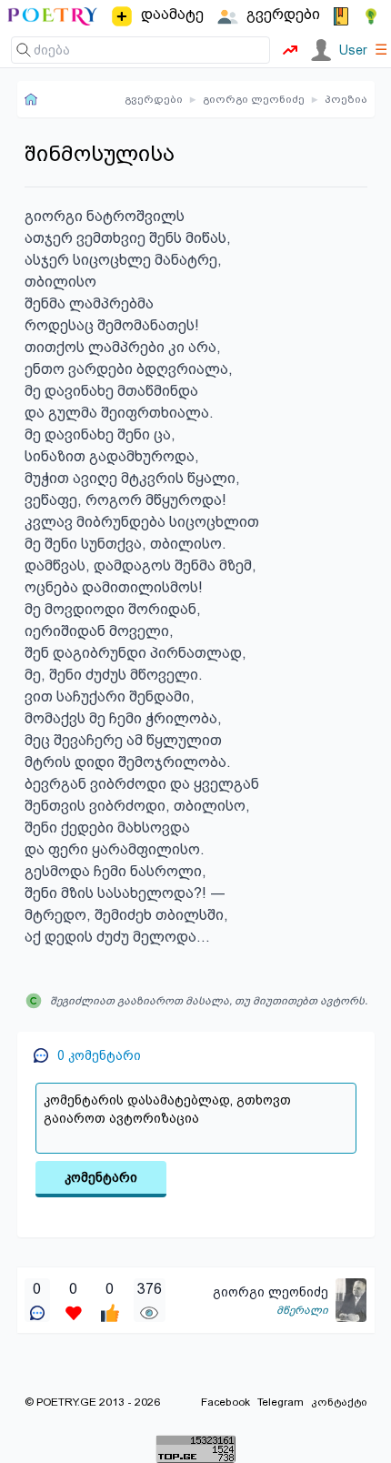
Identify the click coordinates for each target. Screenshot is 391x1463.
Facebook (225, 1402)
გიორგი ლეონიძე (254, 99)
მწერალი (302, 1310)
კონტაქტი (339, 1402)
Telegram (280, 1402)
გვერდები (154, 99)
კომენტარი (101, 1177)
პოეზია (346, 99)
